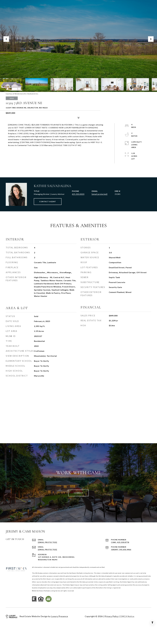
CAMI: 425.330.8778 (120, 542)
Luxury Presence (59, 616)
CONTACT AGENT (47, 201)
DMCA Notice (127, 616)
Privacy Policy (111, 616)
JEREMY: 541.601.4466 (121, 550)
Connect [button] (78, 493)
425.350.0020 (78, 194)
